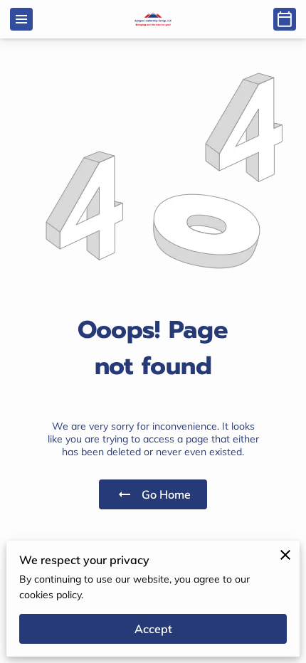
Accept (153, 629)
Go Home (166, 494)
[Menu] (21, 19)
